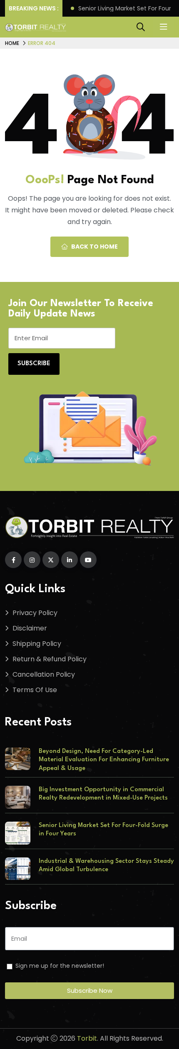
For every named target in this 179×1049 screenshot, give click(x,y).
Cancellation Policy (43, 674)
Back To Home (94, 246)
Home (12, 43)
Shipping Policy (36, 643)
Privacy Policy (34, 612)
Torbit (87, 1038)
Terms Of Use (34, 689)
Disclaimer (29, 628)
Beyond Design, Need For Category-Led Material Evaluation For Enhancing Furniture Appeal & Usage (104, 760)
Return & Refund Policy (49, 659)
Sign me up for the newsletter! (59, 966)
